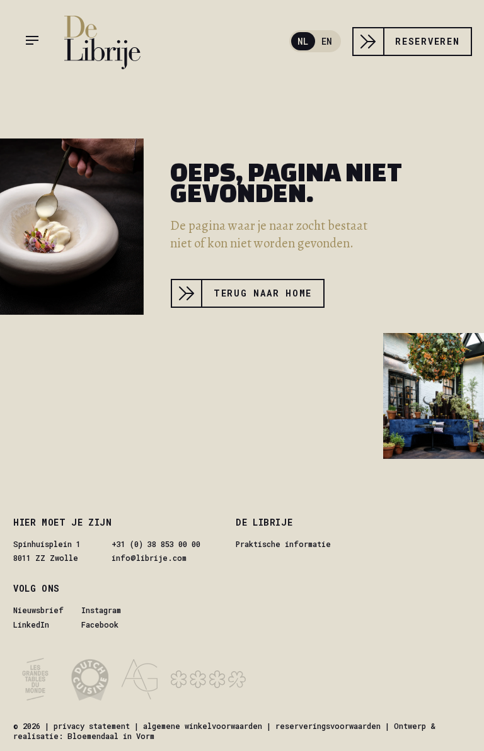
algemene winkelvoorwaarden (202, 726)
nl (302, 41)
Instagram (101, 610)
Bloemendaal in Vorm (110, 736)
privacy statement (92, 726)
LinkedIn (31, 624)
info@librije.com (149, 558)
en (326, 41)
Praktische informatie (283, 544)
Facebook (99, 624)
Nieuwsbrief (38, 610)
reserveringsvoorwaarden (328, 726)
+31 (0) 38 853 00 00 (156, 544)
